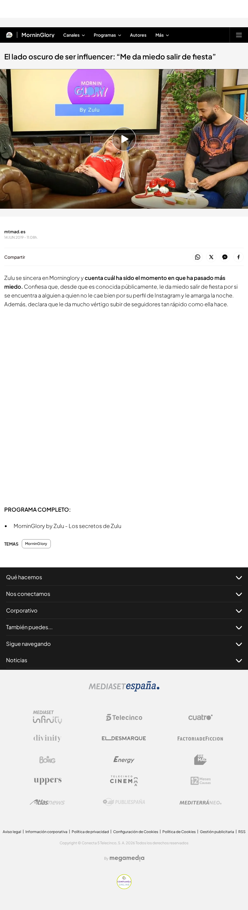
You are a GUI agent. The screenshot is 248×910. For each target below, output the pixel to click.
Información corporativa (46, 831)
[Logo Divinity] (47, 738)
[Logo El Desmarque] (124, 738)
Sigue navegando (28, 643)
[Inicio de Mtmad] (9, 35)
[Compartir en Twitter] (211, 257)
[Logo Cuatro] (200, 717)
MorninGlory (37, 35)
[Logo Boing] (47, 759)
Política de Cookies (179, 831)
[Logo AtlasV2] (47, 802)
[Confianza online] (124, 887)
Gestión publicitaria (217, 831)
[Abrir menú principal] (239, 35)
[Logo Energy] (124, 759)
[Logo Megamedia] (127, 858)
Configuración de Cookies (135, 831)
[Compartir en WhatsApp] (197, 257)
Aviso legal (12, 831)
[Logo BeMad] (200, 759)
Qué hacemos (24, 576)
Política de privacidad (90, 831)
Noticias (16, 659)
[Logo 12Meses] (201, 781)
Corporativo (22, 610)
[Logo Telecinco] (124, 717)
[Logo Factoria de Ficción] (201, 738)
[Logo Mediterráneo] (200, 802)
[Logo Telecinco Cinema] (124, 780)
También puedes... (29, 626)
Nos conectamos (28, 593)
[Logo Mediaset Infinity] (47, 717)
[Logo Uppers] (47, 781)
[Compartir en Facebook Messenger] (225, 257)
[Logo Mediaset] (124, 689)
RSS (242, 831)
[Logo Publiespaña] (124, 802)
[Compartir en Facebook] (238, 257)
